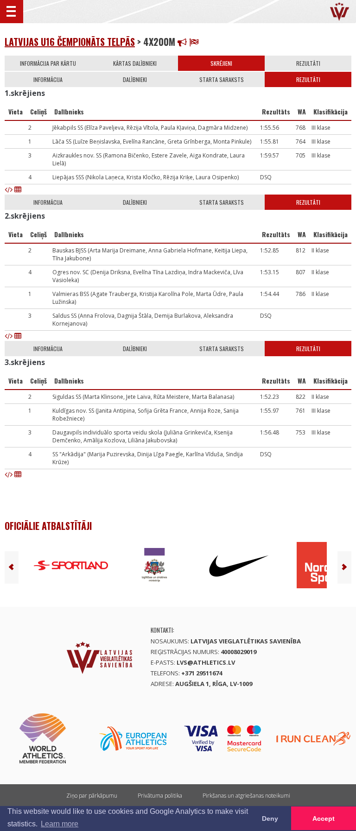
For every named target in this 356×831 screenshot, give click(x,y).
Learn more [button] (59, 824)
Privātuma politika (160, 796)
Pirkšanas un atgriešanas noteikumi (246, 796)
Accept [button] (323, 818)
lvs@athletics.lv (206, 662)
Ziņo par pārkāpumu (91, 796)
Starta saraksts (221, 79)
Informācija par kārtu (48, 63)
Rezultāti (308, 63)
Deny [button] (270, 818)
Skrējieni (221, 63)
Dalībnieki (135, 79)
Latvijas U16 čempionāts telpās (70, 42)
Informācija (48, 79)
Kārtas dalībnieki (135, 63)
